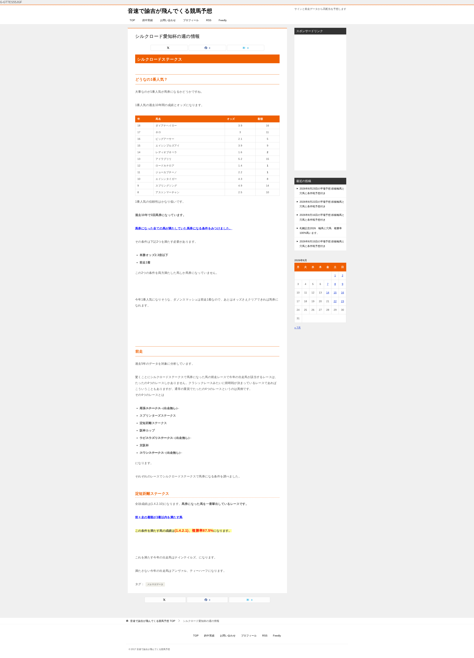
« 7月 (297, 327)
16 (342, 292)
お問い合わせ (168, 20)
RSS (208, 20)
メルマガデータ (155, 584)
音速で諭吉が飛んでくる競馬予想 (170, 11)
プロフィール (191, 20)
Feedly (223, 20)
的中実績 (147, 20)
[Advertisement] (320, 102)
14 (327, 292)
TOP (132, 20)
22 (335, 301)
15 (335, 292)
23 (342, 301)
